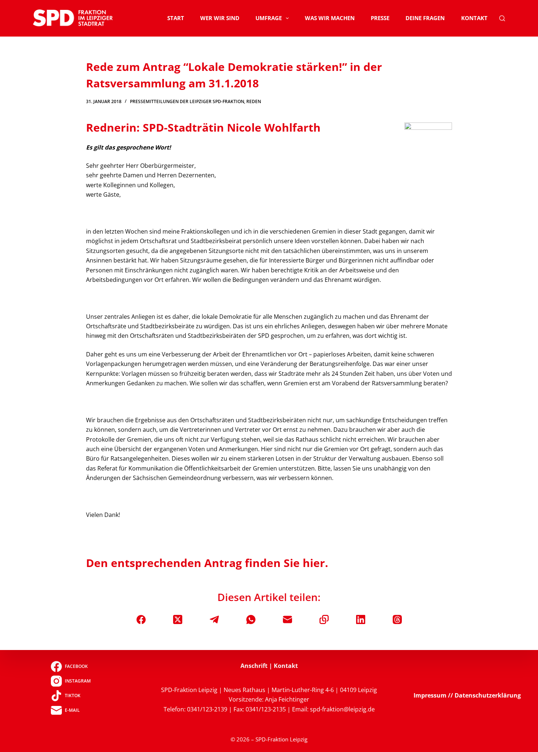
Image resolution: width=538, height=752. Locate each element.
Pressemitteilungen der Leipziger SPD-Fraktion (187, 101)
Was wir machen (330, 18)
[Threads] (397, 619)
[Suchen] (502, 18)
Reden (253, 101)
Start (175, 18)
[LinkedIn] (360, 619)
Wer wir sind (219, 18)
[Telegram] (214, 619)
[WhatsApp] (251, 619)
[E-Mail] (287, 619)
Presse (380, 18)
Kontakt (474, 18)
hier (314, 562)
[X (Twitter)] (177, 619)
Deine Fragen (425, 18)
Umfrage (268, 18)
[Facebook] (141, 619)
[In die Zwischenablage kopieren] (324, 619)
